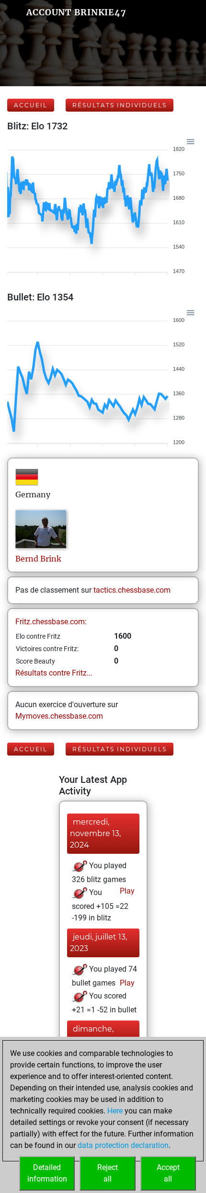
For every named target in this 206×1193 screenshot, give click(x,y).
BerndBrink (38, 558)
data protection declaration (123, 1145)
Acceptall (168, 1173)
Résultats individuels (119, 105)
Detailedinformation (47, 1173)
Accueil (30, 105)
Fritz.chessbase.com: (51, 621)
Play (126, 890)
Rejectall (107, 1173)
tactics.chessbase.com (132, 590)
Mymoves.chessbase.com (59, 716)
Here (115, 1110)
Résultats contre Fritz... (53, 672)
